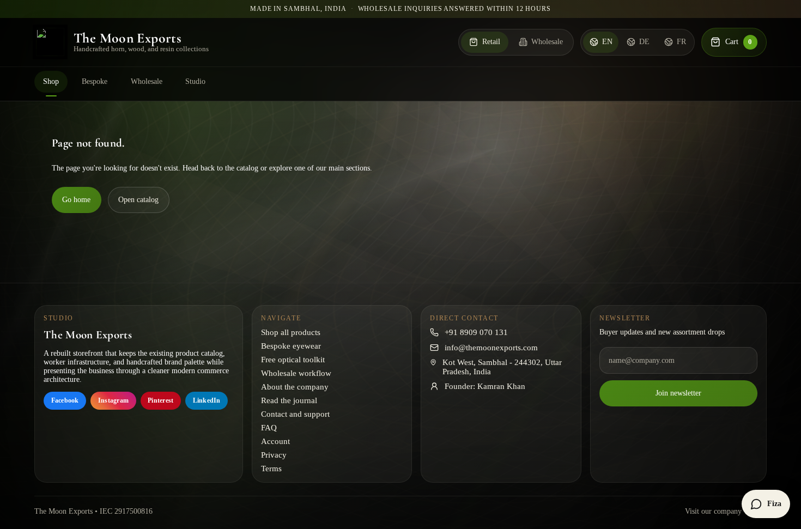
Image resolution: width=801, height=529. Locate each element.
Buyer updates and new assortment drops (662, 332)
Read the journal (289, 400)
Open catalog (138, 200)
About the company (295, 386)
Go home (76, 200)
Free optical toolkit (293, 359)
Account (275, 441)
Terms (271, 468)
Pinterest (160, 400)
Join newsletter (678, 393)
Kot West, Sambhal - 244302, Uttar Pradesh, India (502, 367)
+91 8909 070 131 (476, 332)
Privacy (274, 455)
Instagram (113, 400)
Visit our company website (726, 511)
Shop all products (290, 332)
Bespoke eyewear (291, 346)
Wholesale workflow (296, 373)
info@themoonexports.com (491, 347)
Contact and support (295, 414)
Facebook (65, 400)
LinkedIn (207, 400)
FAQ (269, 427)
